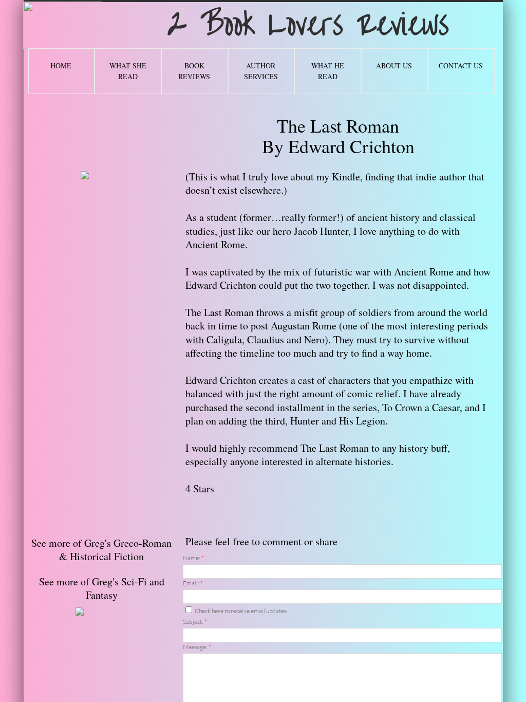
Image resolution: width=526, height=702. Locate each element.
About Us (394, 65)
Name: (193, 558)
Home (60, 65)
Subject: (195, 621)
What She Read (127, 71)
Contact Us (461, 65)
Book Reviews (194, 71)
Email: (193, 583)
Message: (197, 647)
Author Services (261, 71)
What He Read (327, 71)
